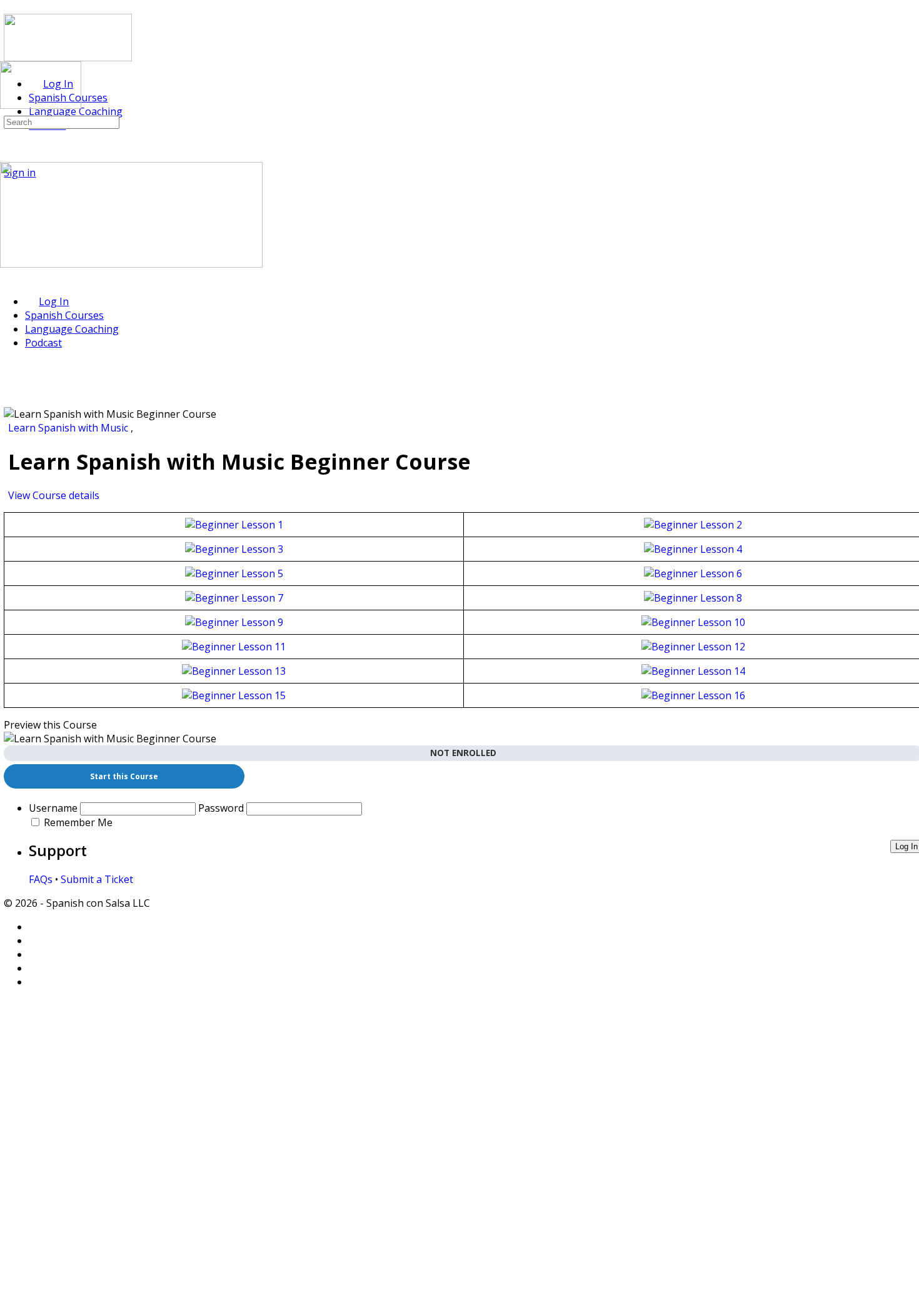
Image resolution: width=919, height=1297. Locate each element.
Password (221, 808)
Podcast (43, 343)
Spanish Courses (64, 315)
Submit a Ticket (97, 879)
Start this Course (124, 776)
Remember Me (78, 822)
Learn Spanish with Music (69, 428)
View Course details (55, 495)
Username (53, 808)
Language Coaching (72, 329)
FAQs (41, 879)
